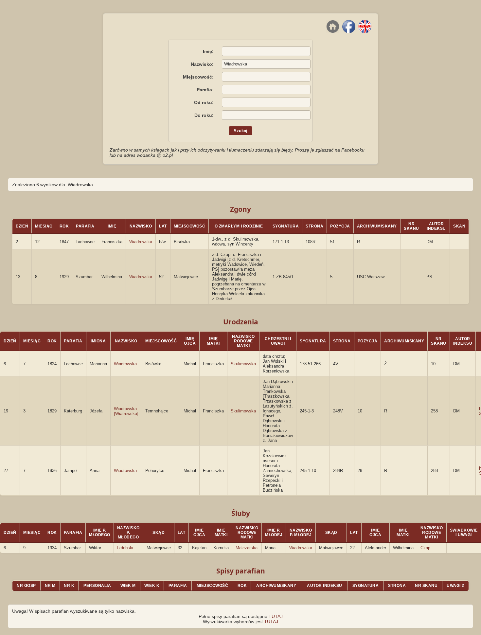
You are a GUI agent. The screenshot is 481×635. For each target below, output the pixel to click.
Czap (425, 547)
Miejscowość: (198, 77)
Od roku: (204, 102)
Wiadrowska (140, 241)
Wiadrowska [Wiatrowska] (126, 411)
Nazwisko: (202, 64)
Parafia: (205, 89)
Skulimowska (243, 363)
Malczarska (247, 547)
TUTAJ (276, 616)
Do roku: (204, 115)
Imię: (208, 51)
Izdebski (125, 547)
